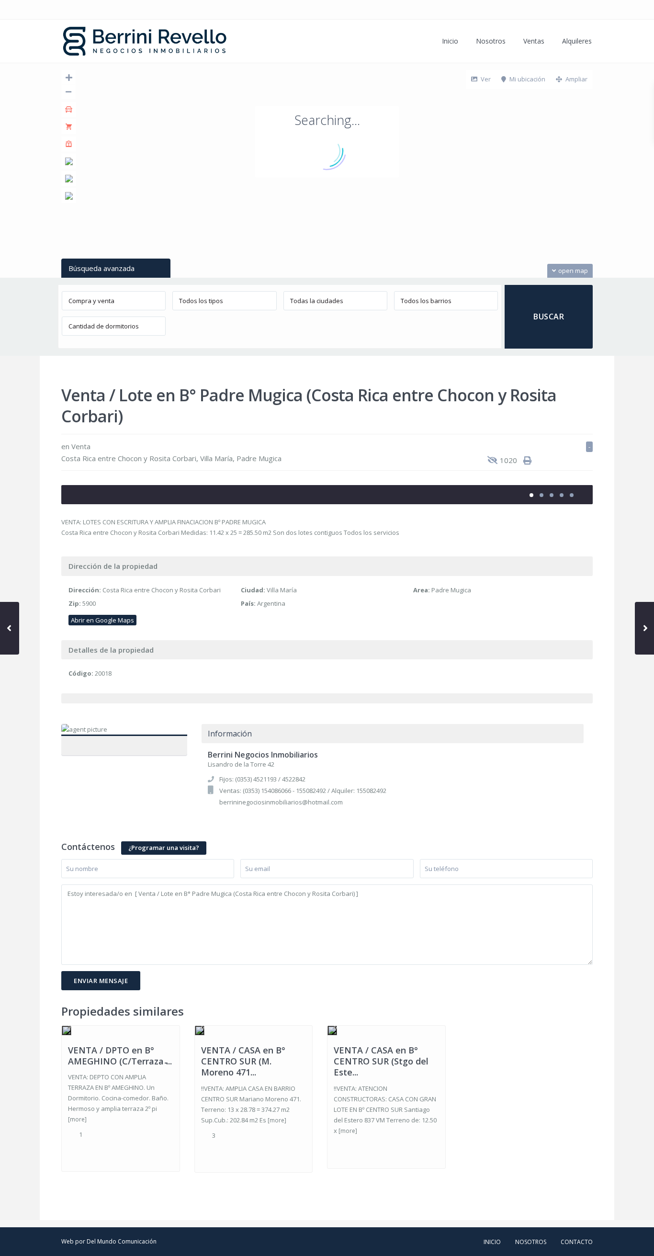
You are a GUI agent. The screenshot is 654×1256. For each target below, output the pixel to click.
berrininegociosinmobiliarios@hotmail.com (281, 802)
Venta (80, 446)
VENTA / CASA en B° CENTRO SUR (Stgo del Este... (381, 1061)
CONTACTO (577, 1242)
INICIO (492, 1242)
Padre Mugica (259, 458)
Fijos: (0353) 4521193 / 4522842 (262, 779)
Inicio (450, 40)
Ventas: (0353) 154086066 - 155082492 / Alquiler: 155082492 (302, 790)
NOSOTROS (530, 1242)
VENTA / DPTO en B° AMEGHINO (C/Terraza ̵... (120, 1055)
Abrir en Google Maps (102, 620)
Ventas (533, 40)
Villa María (216, 458)
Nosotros (491, 40)
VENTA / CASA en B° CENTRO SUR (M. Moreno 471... (243, 1061)
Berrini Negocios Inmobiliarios (124, 740)
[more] (77, 1119)
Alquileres (577, 40)
